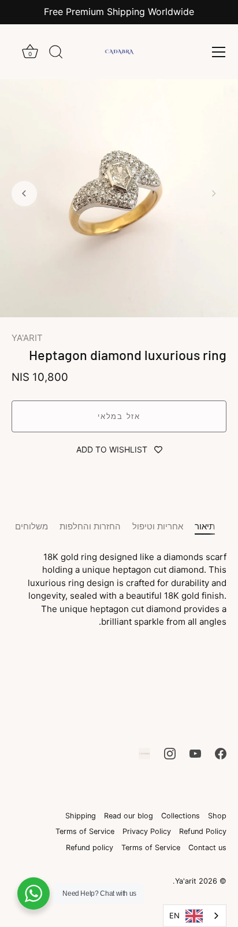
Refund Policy (202, 831)
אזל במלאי (119, 416)
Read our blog (128, 815)
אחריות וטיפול (157, 526)
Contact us (207, 847)
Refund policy (89, 847)
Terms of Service (84, 831)
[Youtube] (195, 752)
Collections (180, 815)
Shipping (80, 815)
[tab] (210, 526)
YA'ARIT (27, 337)
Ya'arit (185, 881)
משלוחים (31, 526)
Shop (217, 815)
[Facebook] (220, 752)
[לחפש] (56, 53)
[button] (213, 193)
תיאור (205, 526)
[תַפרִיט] (218, 52)
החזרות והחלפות (90, 526)
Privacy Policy (146, 831)
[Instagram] (170, 752)
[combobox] (194, 915)
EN (174, 915)
